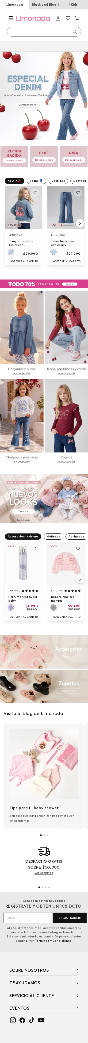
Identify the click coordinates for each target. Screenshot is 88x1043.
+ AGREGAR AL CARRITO (23, 261)
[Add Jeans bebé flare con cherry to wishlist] (78, 193)
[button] (11, 18)
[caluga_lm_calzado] (44, 686)
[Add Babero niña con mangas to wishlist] (78, 548)
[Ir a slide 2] (44, 835)
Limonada (14, 4)
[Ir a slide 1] (41, 835)
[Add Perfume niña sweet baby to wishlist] (35, 548)
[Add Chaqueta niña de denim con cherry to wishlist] (35, 193)
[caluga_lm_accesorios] (44, 652)
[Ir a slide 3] (47, 835)
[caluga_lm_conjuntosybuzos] (22, 334)
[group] (44, 96)
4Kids (73, 4)
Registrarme (69, 918)
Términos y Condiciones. (54, 940)
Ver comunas (43, 872)
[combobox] (44, 31)
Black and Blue (44, 4)
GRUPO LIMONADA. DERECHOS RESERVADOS (45, 1039)
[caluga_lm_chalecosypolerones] (22, 423)
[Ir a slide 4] (49, 887)
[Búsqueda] (75, 31)
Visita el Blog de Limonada (33, 713)
